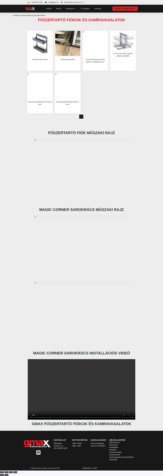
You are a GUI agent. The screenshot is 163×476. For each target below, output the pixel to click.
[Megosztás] (11, 472)
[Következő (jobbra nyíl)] (6, 475)
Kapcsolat (97, 8)
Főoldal (49, 8)
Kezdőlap (16, 15)
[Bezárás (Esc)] (15, 472)
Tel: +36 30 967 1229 (60, 448)
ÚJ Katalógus (85, 8)
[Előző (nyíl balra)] (2, 475)
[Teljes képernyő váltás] (6, 472)
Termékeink (69, 8)
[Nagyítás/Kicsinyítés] (2, 472)
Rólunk (58, 8)
